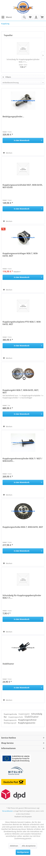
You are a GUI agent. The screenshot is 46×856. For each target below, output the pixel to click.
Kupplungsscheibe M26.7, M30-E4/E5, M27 (23, 527)
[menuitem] (6, 17)
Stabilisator (8, 664)
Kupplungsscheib (15, 717)
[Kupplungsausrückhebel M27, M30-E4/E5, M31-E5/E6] (23, 169)
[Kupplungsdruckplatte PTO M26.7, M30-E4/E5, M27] (23, 306)
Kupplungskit (24, 714)
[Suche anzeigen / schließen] (24, 17)
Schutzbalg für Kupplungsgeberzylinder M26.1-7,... (23, 60)
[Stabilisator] (23, 648)
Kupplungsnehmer (27, 720)
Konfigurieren (23, 852)
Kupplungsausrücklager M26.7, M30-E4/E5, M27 (20, 254)
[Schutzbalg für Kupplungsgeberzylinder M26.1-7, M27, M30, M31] (23, 48)
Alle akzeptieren (29, 846)
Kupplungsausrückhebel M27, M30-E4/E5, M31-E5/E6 (23, 186)
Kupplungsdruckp (10, 714)
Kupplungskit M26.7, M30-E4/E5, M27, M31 (21, 391)
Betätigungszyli (10, 723)
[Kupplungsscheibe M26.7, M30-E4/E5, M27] (23, 511)
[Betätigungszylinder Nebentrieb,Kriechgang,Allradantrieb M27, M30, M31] (23, 101)
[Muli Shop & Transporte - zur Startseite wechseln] (23, 7)
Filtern (8, 77)
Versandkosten (7, 811)
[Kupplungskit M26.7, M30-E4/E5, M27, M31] (23, 374)
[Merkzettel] (30, 17)
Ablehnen (14, 846)
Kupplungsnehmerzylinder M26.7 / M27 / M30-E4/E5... (22, 459)
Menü (9, 17)
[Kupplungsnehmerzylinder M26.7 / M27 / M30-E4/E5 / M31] (23, 443)
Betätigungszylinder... (13, 116)
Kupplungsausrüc (10, 720)
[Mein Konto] (36, 17)
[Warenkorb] (42, 17)
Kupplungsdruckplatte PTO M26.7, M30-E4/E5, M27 (22, 323)
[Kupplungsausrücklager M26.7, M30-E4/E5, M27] (23, 237)
